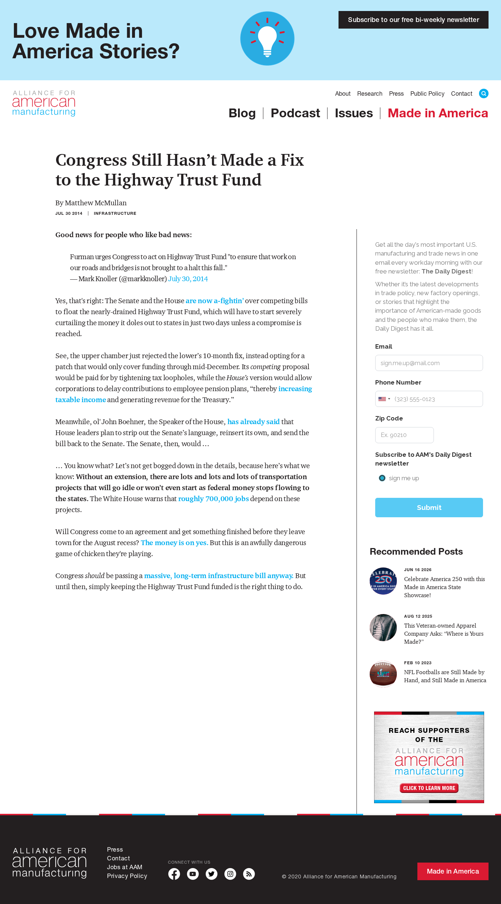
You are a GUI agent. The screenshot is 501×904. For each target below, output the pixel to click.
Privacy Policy (127, 875)
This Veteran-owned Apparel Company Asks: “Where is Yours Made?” (443, 633)
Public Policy (427, 93)
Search (484, 93)
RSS (249, 874)
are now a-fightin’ (215, 300)
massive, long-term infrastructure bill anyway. (219, 575)
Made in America (438, 112)
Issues (354, 112)
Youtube (193, 874)
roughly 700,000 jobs (213, 498)
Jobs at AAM (125, 866)
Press (396, 93)
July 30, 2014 (188, 278)
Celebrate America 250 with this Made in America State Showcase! (444, 587)
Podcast (295, 112)
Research (370, 93)
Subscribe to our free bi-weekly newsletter (413, 19)
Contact (461, 93)
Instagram (230, 874)
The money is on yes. (175, 542)
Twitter (211, 874)
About (343, 93)
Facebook (174, 874)
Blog (242, 112)
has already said (253, 421)
